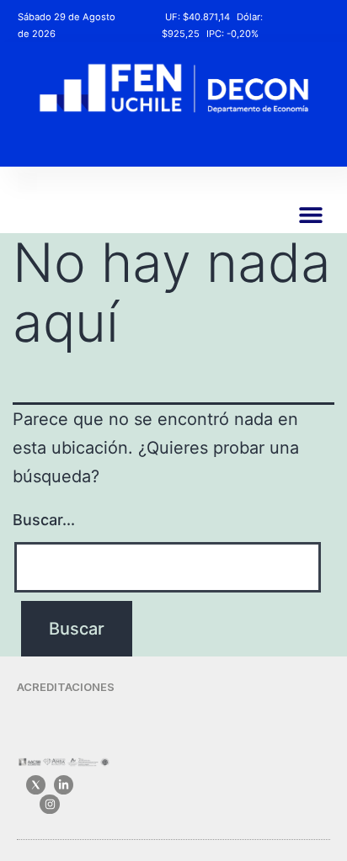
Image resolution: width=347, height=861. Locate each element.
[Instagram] (49, 804)
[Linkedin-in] (63, 785)
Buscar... (44, 520)
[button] (310, 214)
